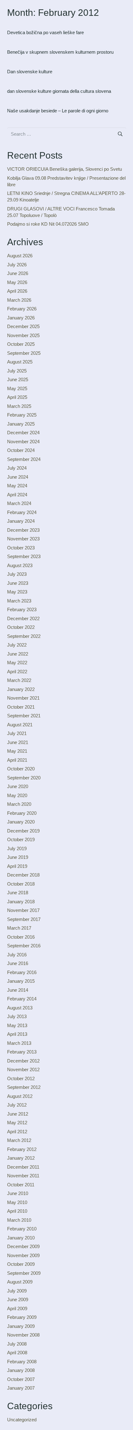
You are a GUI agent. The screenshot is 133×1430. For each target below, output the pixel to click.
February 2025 (21, 414)
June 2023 (17, 583)
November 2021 (23, 698)
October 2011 (20, 1184)
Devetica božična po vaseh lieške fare (45, 32)
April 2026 (17, 291)
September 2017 (24, 919)
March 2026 (19, 300)
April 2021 (17, 760)
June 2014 (17, 990)
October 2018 (21, 883)
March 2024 (19, 503)
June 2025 (17, 379)
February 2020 (21, 813)
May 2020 (17, 795)
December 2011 (23, 1167)
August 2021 (19, 724)
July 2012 (17, 1104)
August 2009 (19, 1281)
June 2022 (17, 653)
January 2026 (21, 317)
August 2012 (19, 1096)
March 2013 (19, 1043)
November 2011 (23, 1175)
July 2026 (17, 264)
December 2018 (23, 874)
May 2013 (17, 1025)
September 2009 (24, 1273)
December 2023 (23, 530)
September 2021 (24, 715)
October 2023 (21, 547)
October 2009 (21, 1264)
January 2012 (21, 1158)
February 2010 (21, 1228)
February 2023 (21, 609)
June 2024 (17, 477)
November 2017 (23, 910)
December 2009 (23, 1246)
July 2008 (17, 1344)
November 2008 (23, 1335)
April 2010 (17, 1211)
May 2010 (17, 1202)
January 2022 (21, 689)
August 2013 (19, 1007)
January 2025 (21, 423)
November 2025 (23, 335)
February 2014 (21, 998)
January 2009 (21, 1326)
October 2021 (21, 707)
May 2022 (17, 662)
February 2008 (21, 1361)
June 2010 (17, 1193)
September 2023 (24, 556)
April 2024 (17, 494)
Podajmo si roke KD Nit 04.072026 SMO (48, 224)
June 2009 (17, 1299)
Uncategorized (21, 1419)
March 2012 (19, 1140)
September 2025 (24, 353)
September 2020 (24, 777)
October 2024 (21, 450)
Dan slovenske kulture (29, 71)
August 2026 (19, 255)
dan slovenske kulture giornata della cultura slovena (59, 91)
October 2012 (21, 1078)
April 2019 (17, 866)
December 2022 (23, 618)
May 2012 (17, 1122)
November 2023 (23, 538)
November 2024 (23, 441)
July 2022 (17, 644)
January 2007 (21, 1388)
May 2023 (17, 591)
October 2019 (21, 839)
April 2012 (17, 1131)
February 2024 (21, 512)
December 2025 (23, 326)
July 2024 (17, 468)
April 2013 (17, 1034)
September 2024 (24, 459)
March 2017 (19, 928)
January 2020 (21, 821)
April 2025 (17, 397)
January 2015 (21, 981)
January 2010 (21, 1237)
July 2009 (17, 1290)
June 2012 (17, 1113)
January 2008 (21, 1370)
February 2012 (21, 1149)
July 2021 (17, 733)
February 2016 (21, 972)
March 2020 (19, 804)
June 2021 (17, 742)
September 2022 (24, 636)
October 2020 (21, 768)
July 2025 (17, 370)
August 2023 (19, 565)
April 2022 (17, 671)
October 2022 (21, 627)
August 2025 (19, 361)
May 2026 (17, 282)
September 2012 (24, 1087)
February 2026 (21, 308)
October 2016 (21, 937)
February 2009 (21, 1317)
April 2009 (17, 1308)
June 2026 (17, 273)
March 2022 (19, 680)
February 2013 (21, 1051)
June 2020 (17, 786)
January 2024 (21, 521)
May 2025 (17, 388)
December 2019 (23, 830)
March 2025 (19, 406)
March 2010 (19, 1220)
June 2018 (17, 892)
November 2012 (23, 1069)
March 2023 (19, 600)
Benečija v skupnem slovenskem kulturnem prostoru (60, 52)
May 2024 (17, 485)
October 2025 (21, 344)
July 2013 (17, 1016)
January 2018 (21, 901)
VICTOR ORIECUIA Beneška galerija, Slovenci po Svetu (64, 169)
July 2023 (17, 574)
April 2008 (17, 1352)
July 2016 (17, 954)
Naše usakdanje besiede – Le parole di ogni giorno (57, 110)
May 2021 (17, 751)
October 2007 (21, 1379)
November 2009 (23, 1255)
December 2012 (23, 1060)
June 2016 (17, 963)
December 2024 (23, 432)
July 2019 (17, 848)
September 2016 (24, 945)
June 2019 (17, 857)
